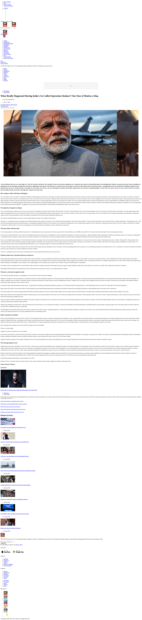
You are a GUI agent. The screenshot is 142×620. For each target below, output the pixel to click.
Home (5, 68)
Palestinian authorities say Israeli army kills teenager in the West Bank (15, 485)
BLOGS (6, 50)
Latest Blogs (6, 92)
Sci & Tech (6, 76)
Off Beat (6, 80)
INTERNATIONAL (8, 43)
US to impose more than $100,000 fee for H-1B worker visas (13, 427)
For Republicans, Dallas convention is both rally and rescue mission (15, 513)
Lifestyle (6, 75)
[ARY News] (3, 31)
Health (5, 79)
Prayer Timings (7, 1)
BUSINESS (6, 45)
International (6, 71)
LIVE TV (3, 34)
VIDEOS (6, 8)
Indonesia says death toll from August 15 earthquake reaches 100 (14, 499)
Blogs (5, 77)
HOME (5, 41)
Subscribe (3, 543)
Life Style (6, 576)
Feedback (6, 559)
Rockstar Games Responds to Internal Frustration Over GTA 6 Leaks (13, 409)
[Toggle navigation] (1, 29)
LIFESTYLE (7, 47)
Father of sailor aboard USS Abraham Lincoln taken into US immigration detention (18, 470)
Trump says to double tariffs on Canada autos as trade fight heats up (15, 441)
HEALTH (6, 51)
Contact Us (6, 560)
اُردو (6, 34)
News (4, 367)
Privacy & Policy (8, 565)
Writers (5, 563)
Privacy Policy (19, 544)
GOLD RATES (7, 4)
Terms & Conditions (8, 564)
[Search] (1, 33)
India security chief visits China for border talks (10, 528)
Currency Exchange (8, 5)
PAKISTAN (6, 42)
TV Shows (6, 582)
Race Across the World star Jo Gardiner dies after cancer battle (12, 401)
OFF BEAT (6, 52)
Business (6, 72)
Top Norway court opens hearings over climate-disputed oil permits (15, 456)
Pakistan (5, 69)
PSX (5, 3)
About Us (6, 561)
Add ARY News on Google (8, 107)
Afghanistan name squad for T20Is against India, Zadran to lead (12, 412)
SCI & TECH (7, 48)
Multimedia (6, 580)
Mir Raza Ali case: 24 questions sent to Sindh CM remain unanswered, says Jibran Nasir (19, 390)
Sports (5, 73)
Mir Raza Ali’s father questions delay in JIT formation (10, 406)
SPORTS (6, 46)
